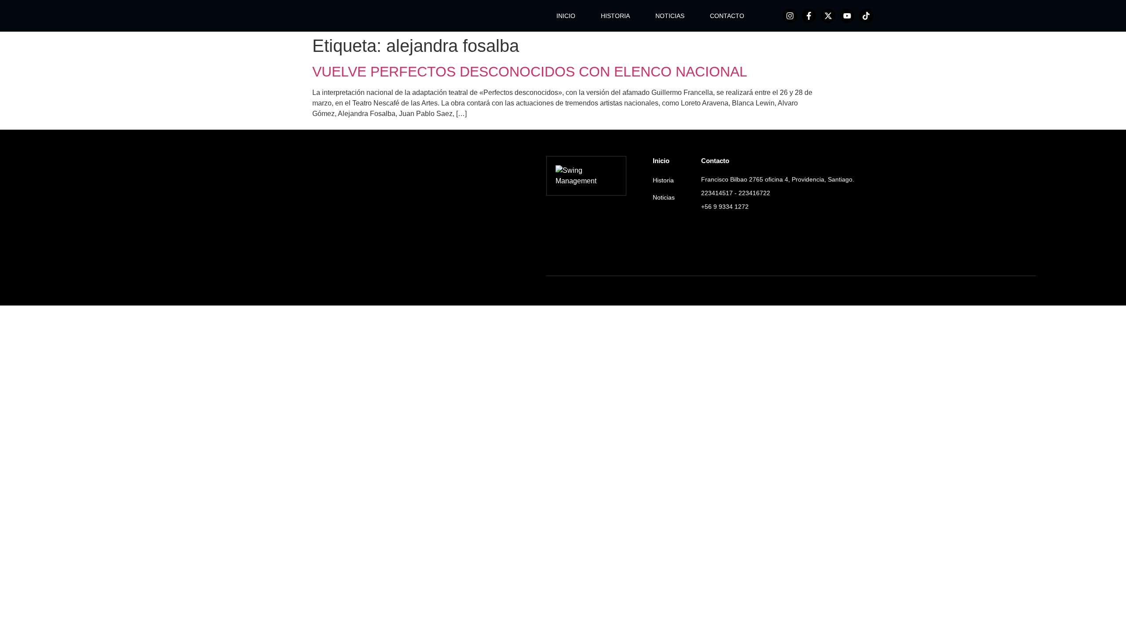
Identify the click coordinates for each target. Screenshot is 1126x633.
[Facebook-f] (809, 16)
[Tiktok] (866, 16)
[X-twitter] (828, 16)
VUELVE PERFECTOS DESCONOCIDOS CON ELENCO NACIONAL (529, 72)
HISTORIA (615, 15)
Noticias (664, 197)
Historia (663, 180)
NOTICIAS (669, 15)
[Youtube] (847, 16)
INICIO (565, 15)
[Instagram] (790, 16)
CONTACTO (727, 15)
